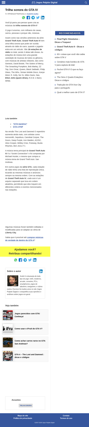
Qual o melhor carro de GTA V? (71, 92)
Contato (66, 416)
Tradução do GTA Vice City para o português (68, 86)
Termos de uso (66, 418)
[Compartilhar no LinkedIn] (42, 17)
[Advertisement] (25, 99)
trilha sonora (26, 405)
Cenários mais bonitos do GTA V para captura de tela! (69, 63)
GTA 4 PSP (18, 127)
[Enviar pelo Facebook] (28, 17)
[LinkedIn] (41, 271)
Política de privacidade (22, 418)
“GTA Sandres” (20, 124)
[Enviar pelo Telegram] (33, 17)
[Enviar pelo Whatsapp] (23, 17)
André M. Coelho (32, 14)
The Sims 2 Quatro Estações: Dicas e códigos (69, 78)
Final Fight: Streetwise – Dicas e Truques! (67, 40)
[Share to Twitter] (38, 17)
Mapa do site (23, 416)
